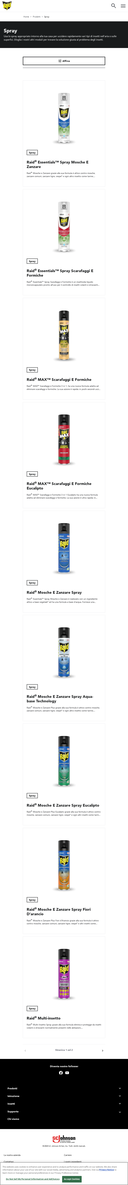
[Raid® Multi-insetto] (64, 969)
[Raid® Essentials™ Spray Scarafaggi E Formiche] (64, 222)
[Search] (114, 6)
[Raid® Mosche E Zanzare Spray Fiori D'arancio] (64, 861)
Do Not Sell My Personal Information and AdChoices (32, 1179)
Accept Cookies (72, 1179)
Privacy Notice (106, 1169)
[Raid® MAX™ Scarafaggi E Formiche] (64, 331)
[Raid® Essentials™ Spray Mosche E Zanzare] (64, 113)
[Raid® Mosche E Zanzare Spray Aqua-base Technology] (64, 648)
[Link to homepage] (7, 6)
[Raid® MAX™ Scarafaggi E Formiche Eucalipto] (64, 435)
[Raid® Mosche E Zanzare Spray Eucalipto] (64, 756)
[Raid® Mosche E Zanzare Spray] (64, 543)
